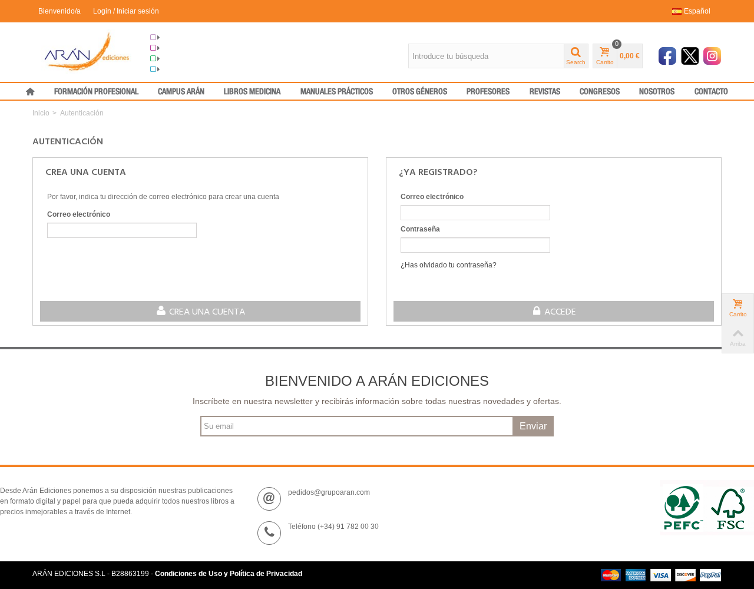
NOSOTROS (656, 92)
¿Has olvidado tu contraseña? (449, 265)
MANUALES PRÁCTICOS (336, 92)
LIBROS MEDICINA (252, 92)
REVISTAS (545, 92)
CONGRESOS (600, 92)
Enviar (533, 426)
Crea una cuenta (206, 312)
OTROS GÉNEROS (419, 92)
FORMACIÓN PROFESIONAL (96, 92)
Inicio (40, 113)
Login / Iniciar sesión (126, 11)
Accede (559, 312)
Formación (178, 59)
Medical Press (183, 69)
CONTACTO (711, 92)
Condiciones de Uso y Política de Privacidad (228, 574)
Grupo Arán (179, 38)
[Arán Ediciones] (87, 51)
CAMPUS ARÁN (181, 92)
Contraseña (420, 229)
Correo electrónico (78, 214)
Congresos (178, 48)
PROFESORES (488, 92)
